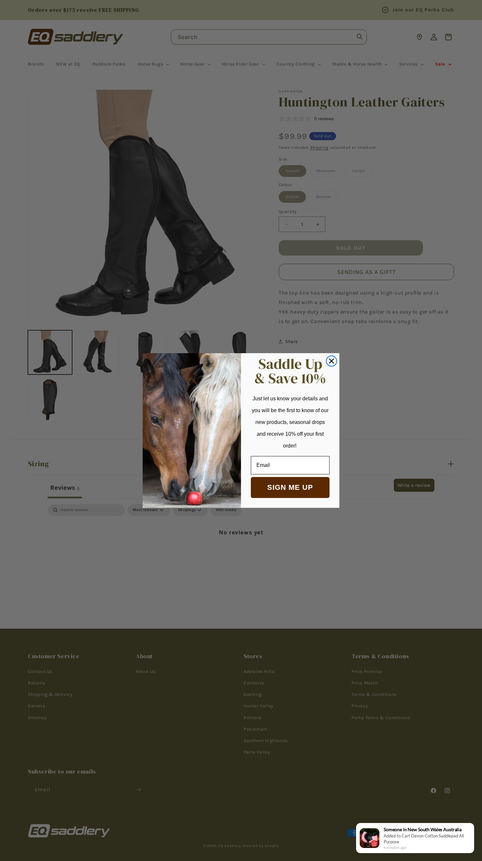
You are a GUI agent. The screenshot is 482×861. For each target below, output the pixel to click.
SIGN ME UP (290, 487)
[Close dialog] (331, 361)
